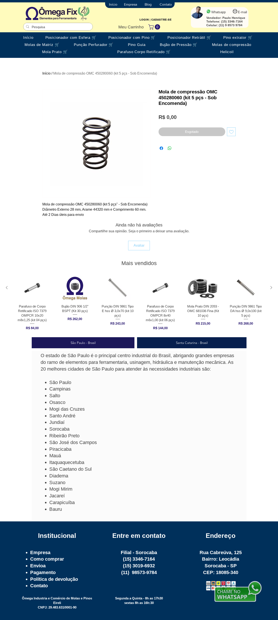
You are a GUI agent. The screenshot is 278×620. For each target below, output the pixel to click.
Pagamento (43, 572)
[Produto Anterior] (6, 287)
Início (46, 73)
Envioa (38, 565)
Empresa (40, 552)
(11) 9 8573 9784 (230, 25)
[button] (154, 26)
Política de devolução (54, 579)
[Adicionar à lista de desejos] (231, 131)
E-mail (242, 12)
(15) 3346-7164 (232, 21)
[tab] (83, 342)
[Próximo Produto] (271, 287)
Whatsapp (218, 12)
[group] (139, 304)
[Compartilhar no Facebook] (161, 148)
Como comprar (47, 559)
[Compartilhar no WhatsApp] (169, 148)
